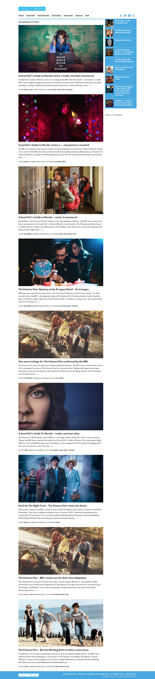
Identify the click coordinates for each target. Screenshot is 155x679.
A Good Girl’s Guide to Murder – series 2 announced (47, 217)
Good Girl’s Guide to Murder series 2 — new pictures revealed (53, 145)
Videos (79, 15)
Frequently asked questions (97, 674)
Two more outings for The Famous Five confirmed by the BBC (53, 361)
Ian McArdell (45, 234)
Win (87, 15)
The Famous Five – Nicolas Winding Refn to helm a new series (53, 649)
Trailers (69, 90)
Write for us (131, 674)
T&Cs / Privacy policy (117, 674)
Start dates (61, 90)
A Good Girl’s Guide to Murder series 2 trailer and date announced (56, 75)
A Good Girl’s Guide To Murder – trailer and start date (48, 433)
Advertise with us (70, 674)
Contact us (82, 674)
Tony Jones (39, 90)
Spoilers (68, 15)
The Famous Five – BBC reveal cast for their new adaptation (52, 577)
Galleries (58, 162)
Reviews (31, 15)
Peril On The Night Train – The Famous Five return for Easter (52, 505)
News (21, 15)
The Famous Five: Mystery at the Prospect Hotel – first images (53, 289)
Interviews (43, 15)
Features (56, 15)
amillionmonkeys (130, 676)
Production (64, 594)
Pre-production (70, 234)
